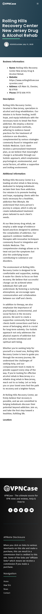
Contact (7, 593)
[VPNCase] (9, 3)
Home (6, 581)
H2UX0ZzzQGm (16, 44)
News (6, 589)
